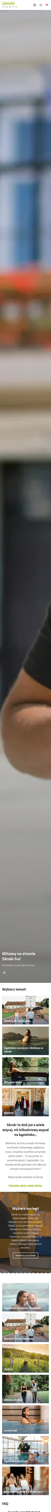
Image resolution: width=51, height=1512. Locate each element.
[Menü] (35, 5)
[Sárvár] (8, 3)
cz (13, 6)
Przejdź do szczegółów (25, 1255)
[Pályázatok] (47, 5)
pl (16, 6)
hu (3, 6)
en (7, 6)
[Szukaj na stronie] (41, 5)
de (10, 6)
